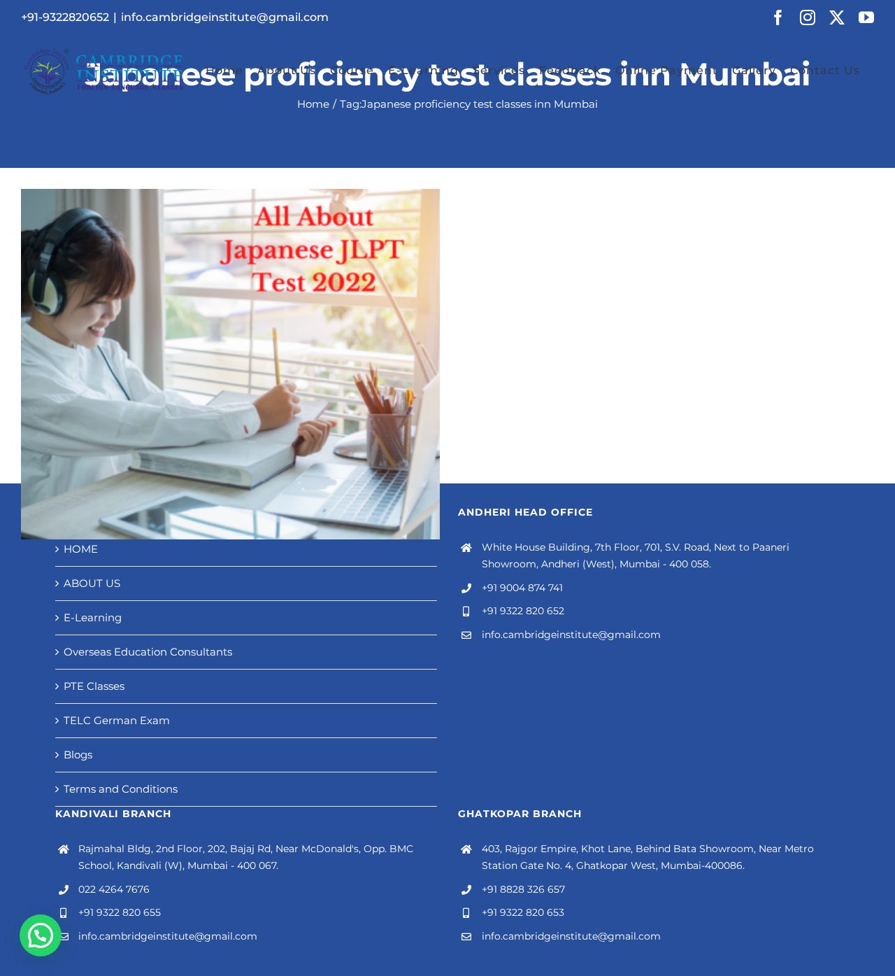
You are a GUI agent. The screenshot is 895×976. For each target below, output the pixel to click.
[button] (41, 935)
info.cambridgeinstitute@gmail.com (225, 17)
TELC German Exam (117, 720)
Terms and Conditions (121, 788)
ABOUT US (92, 583)
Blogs (78, 754)
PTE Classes (94, 686)
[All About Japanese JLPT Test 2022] (230, 364)
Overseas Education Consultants (148, 651)
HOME (81, 549)
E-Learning (93, 617)
